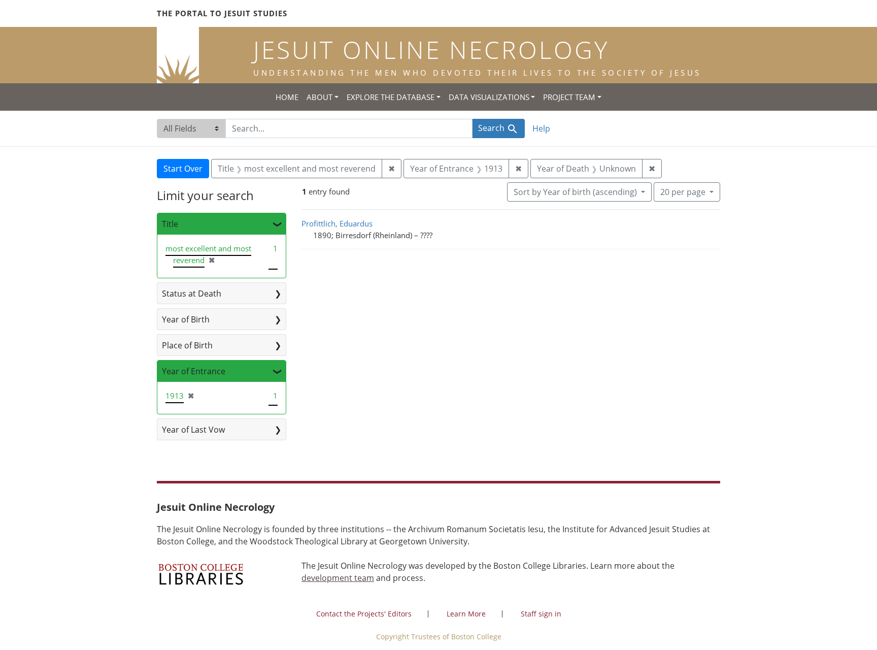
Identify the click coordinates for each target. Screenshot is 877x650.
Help (541, 128)
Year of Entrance (193, 371)
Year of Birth (186, 319)
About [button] (319, 97)
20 (682, 192)
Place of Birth (187, 345)
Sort (575, 192)
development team (337, 577)
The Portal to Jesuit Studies (222, 13)
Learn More (466, 614)
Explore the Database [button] (390, 97)
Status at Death (191, 293)
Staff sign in (541, 614)
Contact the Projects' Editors (364, 614)
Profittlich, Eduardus (337, 223)
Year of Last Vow (193, 429)
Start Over (183, 168)
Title (170, 224)
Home (287, 97)
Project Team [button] (569, 97)
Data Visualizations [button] (489, 97)
